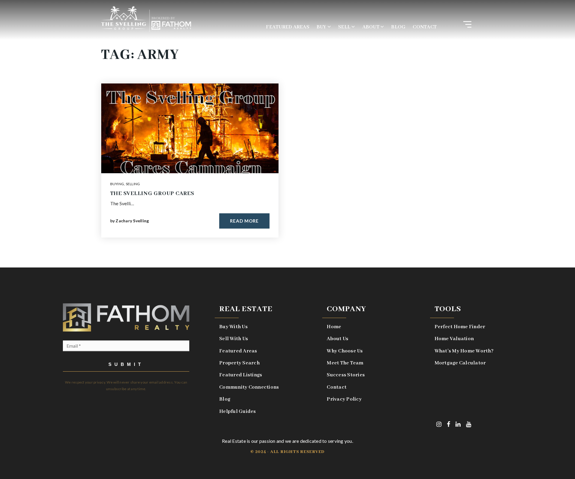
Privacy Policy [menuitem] (344, 399)
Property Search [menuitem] (239, 363)
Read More (244, 220)
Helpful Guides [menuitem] (237, 411)
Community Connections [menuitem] (249, 387)
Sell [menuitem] (344, 27)
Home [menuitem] (334, 327)
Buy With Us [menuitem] (233, 327)
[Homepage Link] (146, 18)
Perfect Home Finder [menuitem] (460, 327)
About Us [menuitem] (337, 339)
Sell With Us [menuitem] (233, 339)
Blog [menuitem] (398, 27)
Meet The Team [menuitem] (345, 363)
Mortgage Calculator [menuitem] (460, 363)
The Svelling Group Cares (152, 193)
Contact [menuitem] (425, 27)
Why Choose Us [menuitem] (345, 351)
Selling (133, 184)
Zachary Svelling (132, 220)
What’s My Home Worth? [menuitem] (464, 351)
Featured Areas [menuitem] (287, 27)
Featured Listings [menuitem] (240, 375)
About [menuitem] (371, 27)
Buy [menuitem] (322, 27)
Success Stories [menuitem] (346, 375)
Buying (117, 184)
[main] (287, 133)
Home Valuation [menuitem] (454, 339)
